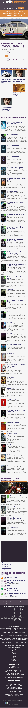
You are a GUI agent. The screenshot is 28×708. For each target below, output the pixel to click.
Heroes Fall (13, 507)
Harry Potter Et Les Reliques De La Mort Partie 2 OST (16, 265)
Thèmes (23, 13)
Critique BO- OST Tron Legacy (14, 695)
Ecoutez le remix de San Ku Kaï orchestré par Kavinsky (14, 639)
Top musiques (17, 13)
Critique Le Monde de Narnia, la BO (14, 683)
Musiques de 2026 (6, 566)
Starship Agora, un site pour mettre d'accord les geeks (14, 632)
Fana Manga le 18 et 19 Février (14, 631)
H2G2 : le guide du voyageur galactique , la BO (18, 94)
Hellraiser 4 (10, 333)
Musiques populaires (6, 564)
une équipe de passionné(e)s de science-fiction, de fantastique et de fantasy (14, 602)
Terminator (14, 655)
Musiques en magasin (7, 13)
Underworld (14, 656)
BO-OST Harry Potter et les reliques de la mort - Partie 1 (6, 109)
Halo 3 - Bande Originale (13, 157)
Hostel (9, 445)
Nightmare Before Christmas (14, 678)
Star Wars (14, 653)
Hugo (8, 454)
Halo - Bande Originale (13, 134)
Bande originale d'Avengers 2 (14, 673)
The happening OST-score (17, 496)
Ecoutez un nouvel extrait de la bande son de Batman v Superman (14, 638)
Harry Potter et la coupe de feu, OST (16, 215)
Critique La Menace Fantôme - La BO (14, 690)
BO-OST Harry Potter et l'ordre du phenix (16, 277)
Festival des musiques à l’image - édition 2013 (14, 645)
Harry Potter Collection (13, 191)
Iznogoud (14, 666)
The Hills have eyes (15, 518)
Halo (14, 657)
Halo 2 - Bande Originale (13, 146)
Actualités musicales (18, 11)
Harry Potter (14, 652)
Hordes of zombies (12, 434)
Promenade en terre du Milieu (14, 634)
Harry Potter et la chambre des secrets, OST (15, 202)
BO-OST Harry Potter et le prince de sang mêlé (16, 227)
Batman (14, 650)
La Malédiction (14, 659)
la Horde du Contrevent (13, 423)
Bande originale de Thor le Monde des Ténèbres (14, 674)
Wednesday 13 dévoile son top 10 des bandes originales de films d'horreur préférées (14, 629)
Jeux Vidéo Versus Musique (14, 641)
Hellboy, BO (10, 311)
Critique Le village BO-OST (14, 687)
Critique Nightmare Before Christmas (14, 688)
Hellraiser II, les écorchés (14, 344)
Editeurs (15, 15)
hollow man (10, 388)
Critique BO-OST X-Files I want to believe (14, 694)
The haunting (11, 289)
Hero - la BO (10, 377)
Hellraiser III (10, 354)
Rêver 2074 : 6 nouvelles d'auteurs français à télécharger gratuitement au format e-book (14, 643)
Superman (14, 662)
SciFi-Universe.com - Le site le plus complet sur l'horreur (14, 2)
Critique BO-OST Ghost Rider (14, 692)
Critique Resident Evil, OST (14, 684)
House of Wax (14, 528)
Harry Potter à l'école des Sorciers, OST (19, 80)
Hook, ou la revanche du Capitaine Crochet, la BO (16, 411)
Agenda (20, 15)
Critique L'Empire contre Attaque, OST (14, 685)
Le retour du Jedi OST (14, 667)
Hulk (8, 465)
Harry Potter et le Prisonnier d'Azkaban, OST (15, 240)
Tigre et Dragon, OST (14, 676)
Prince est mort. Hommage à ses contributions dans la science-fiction (14, 636)
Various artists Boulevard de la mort (14, 670)
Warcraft (14, 660)
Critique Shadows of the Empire (14, 691)
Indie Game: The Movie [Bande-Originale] (14, 671)
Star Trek (14, 649)
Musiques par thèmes (6, 568)
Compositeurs (9, 15)
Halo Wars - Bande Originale (15, 168)
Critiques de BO (8, 11)
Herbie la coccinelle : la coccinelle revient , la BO (6, 81)
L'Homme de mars (12, 399)
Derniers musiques (6, 569)
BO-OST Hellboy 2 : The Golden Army (15, 301)
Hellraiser (9, 322)
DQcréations (21, 700)
